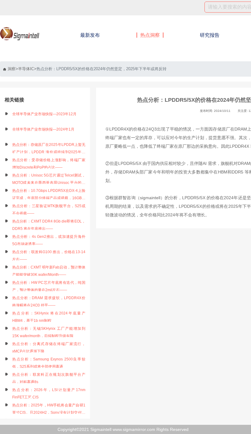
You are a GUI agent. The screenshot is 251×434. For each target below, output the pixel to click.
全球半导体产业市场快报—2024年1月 (43, 129)
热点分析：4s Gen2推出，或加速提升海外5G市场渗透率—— (48, 240)
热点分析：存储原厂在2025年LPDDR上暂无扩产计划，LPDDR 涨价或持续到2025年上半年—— (48, 149)
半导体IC (26, 69)
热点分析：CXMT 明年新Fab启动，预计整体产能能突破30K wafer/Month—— (48, 271)
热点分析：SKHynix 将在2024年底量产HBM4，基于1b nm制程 (48, 317)
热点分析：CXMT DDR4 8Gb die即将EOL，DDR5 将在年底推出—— (48, 225)
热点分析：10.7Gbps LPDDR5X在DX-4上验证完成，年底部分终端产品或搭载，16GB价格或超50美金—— (48, 195)
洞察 (12, 69)
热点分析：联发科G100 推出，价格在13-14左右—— (48, 255)
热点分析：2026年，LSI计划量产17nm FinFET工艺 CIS (48, 393)
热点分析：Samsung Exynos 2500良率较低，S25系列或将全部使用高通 (48, 363)
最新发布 (90, 35)
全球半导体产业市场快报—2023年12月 (44, 114)
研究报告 (209, 35)
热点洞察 (150, 35)
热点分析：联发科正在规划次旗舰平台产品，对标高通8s (48, 378)
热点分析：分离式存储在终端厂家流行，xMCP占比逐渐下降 (48, 347)
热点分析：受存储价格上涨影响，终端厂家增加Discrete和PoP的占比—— (48, 163)
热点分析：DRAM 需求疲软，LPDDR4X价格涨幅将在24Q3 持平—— (48, 301)
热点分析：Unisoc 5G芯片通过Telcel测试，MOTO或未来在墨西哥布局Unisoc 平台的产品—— (48, 179)
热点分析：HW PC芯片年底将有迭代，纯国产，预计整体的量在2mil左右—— (48, 286)
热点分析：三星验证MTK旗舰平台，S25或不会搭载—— (48, 209)
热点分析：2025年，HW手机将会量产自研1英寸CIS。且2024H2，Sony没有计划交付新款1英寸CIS (48, 409)
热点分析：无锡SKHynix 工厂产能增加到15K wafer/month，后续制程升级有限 (48, 332)
